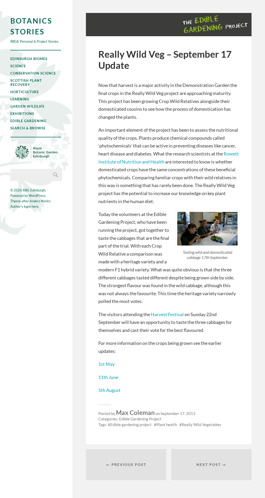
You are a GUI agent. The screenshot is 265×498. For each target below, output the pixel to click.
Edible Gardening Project (140, 419)
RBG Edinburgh (34, 190)
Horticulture (24, 92)
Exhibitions (22, 114)
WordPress (37, 196)
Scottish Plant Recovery (26, 82)
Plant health (166, 424)
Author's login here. (24, 206)
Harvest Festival (167, 314)
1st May (106, 364)
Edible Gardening (28, 121)
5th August (109, 390)
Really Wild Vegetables (201, 424)
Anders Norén (40, 201)
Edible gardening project (131, 424)
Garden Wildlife (27, 106)
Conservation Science (33, 73)
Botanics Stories (31, 26)
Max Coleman (135, 412)
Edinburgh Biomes (28, 59)
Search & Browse (28, 128)
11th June (108, 377)
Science (18, 66)
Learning (19, 99)
